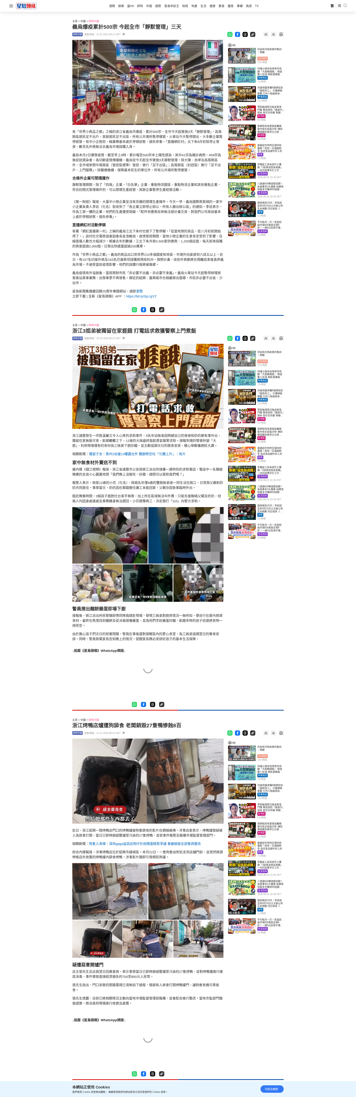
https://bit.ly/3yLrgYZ (141, 296)
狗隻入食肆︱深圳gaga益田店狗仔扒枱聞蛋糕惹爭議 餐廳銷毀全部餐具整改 (145, 844)
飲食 (260, 154)
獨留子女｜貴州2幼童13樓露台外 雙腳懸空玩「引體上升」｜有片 (137, 454)
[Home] (26, 6)
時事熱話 (262, 78)
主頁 (75, 21)
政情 (260, 212)
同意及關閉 (271, 1089)
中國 (83, 21)
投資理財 (262, 58)
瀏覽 (139, 291)
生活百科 (262, 174)
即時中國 (94, 21)
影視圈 (261, 116)
